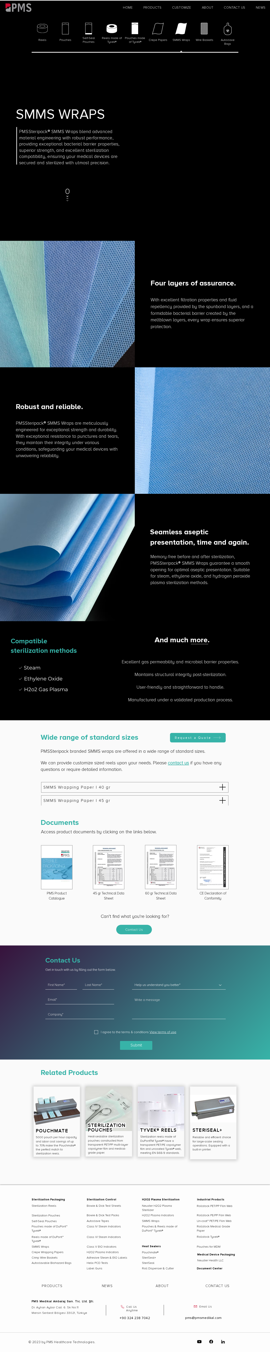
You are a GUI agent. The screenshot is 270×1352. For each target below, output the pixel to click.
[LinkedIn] (222, 1341)
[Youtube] (199, 1341)
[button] (152, 7)
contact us (178, 763)
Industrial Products (210, 1199)
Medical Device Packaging (216, 1254)
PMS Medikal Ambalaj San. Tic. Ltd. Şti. (63, 1301)
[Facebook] (211, 1341)
